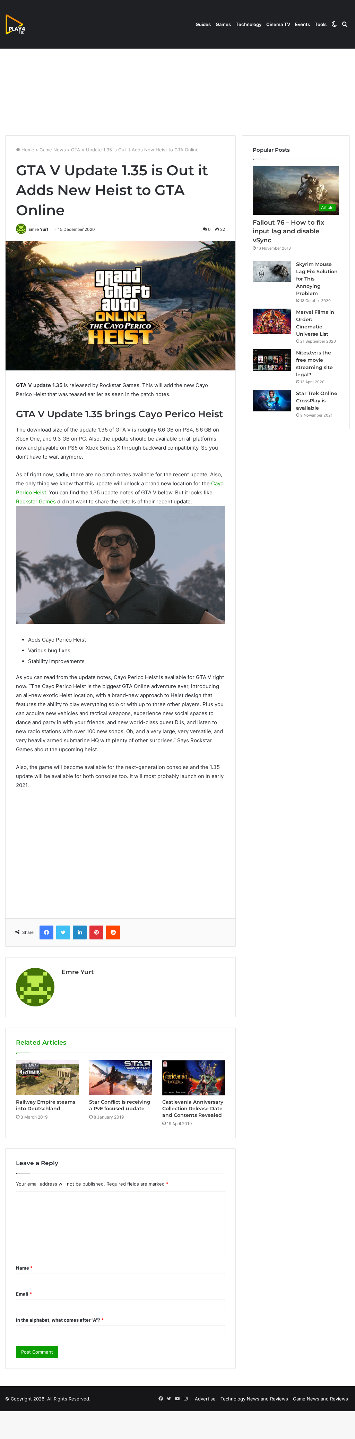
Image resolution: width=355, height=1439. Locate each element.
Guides (203, 24)
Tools (321, 24)
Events (302, 24)
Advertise (205, 1399)
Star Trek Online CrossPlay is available (316, 400)
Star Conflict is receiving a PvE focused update (119, 1105)
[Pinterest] (96, 932)
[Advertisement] (177, 76)
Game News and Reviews (320, 1399)
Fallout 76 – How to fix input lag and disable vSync (288, 231)
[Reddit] (113, 932)
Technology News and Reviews (254, 1399)
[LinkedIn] (80, 932)
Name (24, 1268)
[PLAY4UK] (21, 24)
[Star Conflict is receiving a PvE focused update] (120, 1078)
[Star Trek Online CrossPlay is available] (272, 400)
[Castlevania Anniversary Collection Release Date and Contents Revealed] (193, 1078)
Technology (248, 24)
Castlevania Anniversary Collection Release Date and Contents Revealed (192, 1108)
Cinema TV (278, 24)
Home (27, 149)
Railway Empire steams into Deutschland (45, 1105)
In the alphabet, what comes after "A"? (60, 1320)
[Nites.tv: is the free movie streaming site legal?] (272, 360)
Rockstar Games (36, 501)
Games (223, 24)
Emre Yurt (38, 229)
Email (24, 1294)
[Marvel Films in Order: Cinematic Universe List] (272, 321)
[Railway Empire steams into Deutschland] (47, 1078)
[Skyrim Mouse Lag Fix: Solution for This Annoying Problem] (272, 271)
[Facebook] (46, 932)
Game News (53, 149)
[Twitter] (63, 932)
